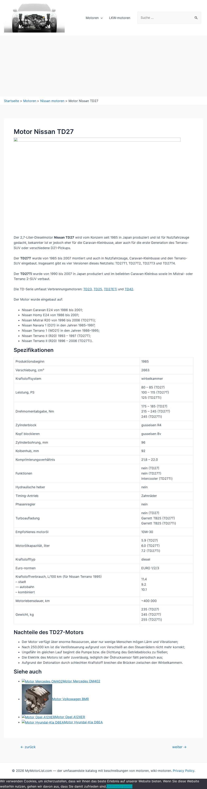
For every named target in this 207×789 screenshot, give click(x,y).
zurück (28, 747)
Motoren (92, 18)
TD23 (87, 289)
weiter (179, 747)
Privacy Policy (183, 771)
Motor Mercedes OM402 (81, 681)
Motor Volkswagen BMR (70, 699)
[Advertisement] (103, 66)
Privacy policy (121, 786)
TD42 (129, 289)
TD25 (98, 289)
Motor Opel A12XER (70, 717)
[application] (101, 18)
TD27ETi (110, 289)
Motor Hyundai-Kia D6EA (83, 722)
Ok (109, 786)
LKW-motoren (119, 18)
